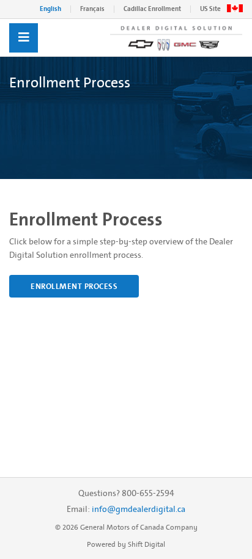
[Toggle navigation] (23, 38)
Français (92, 8)
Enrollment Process (74, 286)
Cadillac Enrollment (152, 8)
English (50, 8)
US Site (210, 8)
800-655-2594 (148, 493)
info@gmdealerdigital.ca (138, 509)
